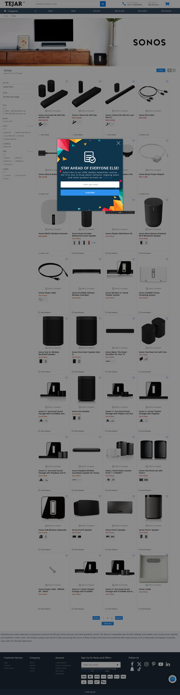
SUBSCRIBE (90, 192)
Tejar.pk (107, 177)
